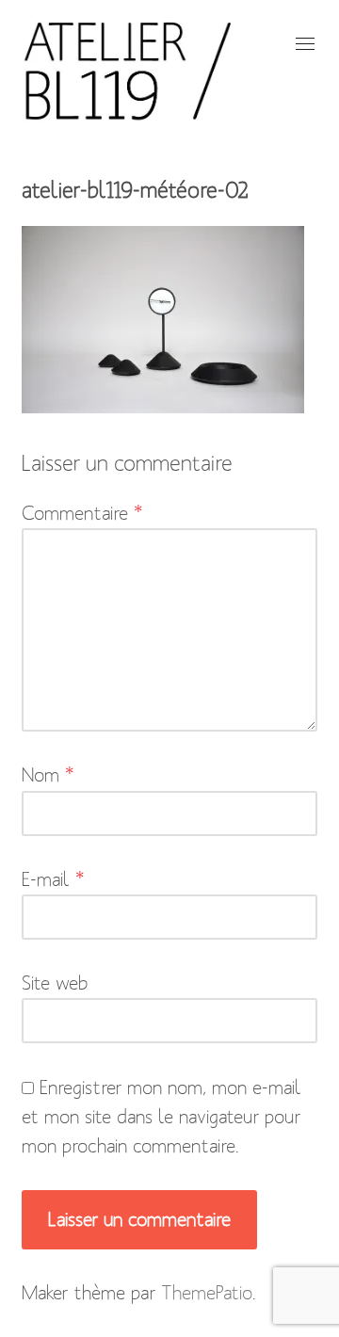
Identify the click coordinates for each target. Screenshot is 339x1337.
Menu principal (302, 43)
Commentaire (82, 513)
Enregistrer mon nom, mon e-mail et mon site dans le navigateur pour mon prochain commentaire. (161, 1116)
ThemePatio (206, 1293)
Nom (48, 775)
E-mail (53, 879)
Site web (55, 983)
